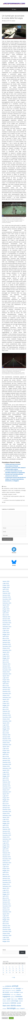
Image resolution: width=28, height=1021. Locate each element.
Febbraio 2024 (6, 640)
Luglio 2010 (6, 915)
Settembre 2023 (7, 650)
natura (20, 999)
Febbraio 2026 (6, 593)
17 (3, 970)
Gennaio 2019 (6, 760)
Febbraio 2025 (6, 616)
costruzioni (13, 990)
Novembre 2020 (7, 717)
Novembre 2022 (7, 670)
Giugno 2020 (6, 727)
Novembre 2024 (7, 622)
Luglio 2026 (6, 583)
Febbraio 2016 (6, 829)
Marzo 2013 (6, 898)
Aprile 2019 (6, 754)
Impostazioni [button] (4, 1018)
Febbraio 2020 (6, 734)
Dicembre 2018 (6, 762)
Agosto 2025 (6, 605)
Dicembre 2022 (7, 668)
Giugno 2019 (6, 750)
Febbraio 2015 (6, 852)
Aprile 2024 (6, 636)
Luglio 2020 (6, 725)
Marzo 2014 (6, 874)
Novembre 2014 (7, 858)
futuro (15, 994)
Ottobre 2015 (6, 837)
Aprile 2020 (6, 731)
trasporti (10, 494)
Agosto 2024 (6, 628)
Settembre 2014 (7, 862)
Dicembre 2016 (7, 809)
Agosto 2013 (6, 888)
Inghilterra (13, 996)
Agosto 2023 (6, 652)
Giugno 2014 (6, 868)
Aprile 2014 (6, 872)
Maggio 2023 (6, 658)
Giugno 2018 (6, 774)
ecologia (16, 992)
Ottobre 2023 (6, 648)
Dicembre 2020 (7, 715)
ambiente (8, 986)
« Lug (13, 977)
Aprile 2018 (5, 778)
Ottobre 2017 (6, 790)
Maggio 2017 (6, 799)
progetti (18, 492)
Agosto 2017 (6, 793)
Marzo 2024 (6, 638)
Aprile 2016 (6, 825)
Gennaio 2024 (6, 642)
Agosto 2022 (6, 675)
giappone (18, 994)
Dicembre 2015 (6, 833)
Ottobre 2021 (6, 695)
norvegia (23, 490)
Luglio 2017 (6, 795)
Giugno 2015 (6, 845)
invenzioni (18, 996)
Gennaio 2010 (6, 927)
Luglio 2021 (6, 701)
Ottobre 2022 (6, 672)
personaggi (14, 1001)
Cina (22, 988)
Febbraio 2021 (6, 711)
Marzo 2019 (6, 756)
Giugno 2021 (6, 703)
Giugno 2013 (6, 892)
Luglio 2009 (6, 937)
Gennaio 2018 (6, 784)
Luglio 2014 (6, 866)
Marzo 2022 (6, 685)
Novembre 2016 (7, 811)
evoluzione (6, 994)
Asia (14, 988)
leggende (4, 999)
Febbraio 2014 (6, 876)
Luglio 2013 (6, 890)
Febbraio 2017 (6, 805)
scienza (13, 1003)
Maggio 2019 (6, 752)
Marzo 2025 (6, 615)
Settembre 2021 (7, 697)
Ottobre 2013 (6, 884)
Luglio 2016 (6, 819)
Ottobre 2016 (6, 813)
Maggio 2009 (6, 941)
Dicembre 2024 (7, 620)
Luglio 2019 (6, 748)
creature (18, 990)
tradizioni (18, 1008)
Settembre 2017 (7, 792)
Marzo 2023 (6, 662)
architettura (6, 488)
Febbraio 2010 (6, 925)
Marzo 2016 (6, 827)
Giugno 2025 (6, 609)
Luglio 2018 (6, 772)
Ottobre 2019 (6, 742)
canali (11, 488)
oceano (4, 492)
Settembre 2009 (7, 935)
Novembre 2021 (7, 693)
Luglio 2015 (6, 843)
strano (18, 1006)
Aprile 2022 (6, 683)
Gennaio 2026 (6, 595)
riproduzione (6, 1003)
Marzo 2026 (6, 591)
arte (11, 988)
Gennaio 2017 (6, 807)
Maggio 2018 (6, 776)
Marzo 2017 (6, 803)
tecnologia (4, 494)
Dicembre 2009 (7, 929)
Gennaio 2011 (6, 910)
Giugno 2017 (6, 797)
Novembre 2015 (7, 835)
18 (6, 970)
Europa (16, 488)
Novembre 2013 (7, 882)
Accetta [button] (11, 1018)
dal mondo (6, 992)
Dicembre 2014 (7, 856)
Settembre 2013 (7, 886)
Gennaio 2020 (6, 736)
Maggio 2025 (6, 611)
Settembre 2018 (7, 768)
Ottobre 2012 (6, 908)
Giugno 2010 (6, 917)
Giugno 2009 (6, 939)
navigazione (17, 490)
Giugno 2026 (6, 585)
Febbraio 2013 (6, 900)
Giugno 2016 (6, 821)
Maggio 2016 (6, 823)
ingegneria (4, 490)
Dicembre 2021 (6, 691)
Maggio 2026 (6, 587)
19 (9, 970)
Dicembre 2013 (7, 880)
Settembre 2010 (7, 912)
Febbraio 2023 (6, 664)
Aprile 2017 (5, 801)
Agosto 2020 (6, 723)
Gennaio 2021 (6, 713)
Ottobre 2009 (6, 933)
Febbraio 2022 (6, 687)
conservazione (8, 990)
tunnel (14, 494)
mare (9, 490)
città (4, 990)
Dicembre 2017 (6, 786)
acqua (4, 986)
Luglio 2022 (6, 677)
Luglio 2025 (6, 607)
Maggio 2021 (6, 705)
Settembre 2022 (7, 674)
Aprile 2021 (5, 707)
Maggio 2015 (6, 847)
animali (15, 986)
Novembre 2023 (7, 646)
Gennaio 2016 (6, 831)
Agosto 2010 (6, 914)
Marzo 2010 (6, 923)
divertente (11, 992)
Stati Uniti (6, 1006)
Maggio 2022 (6, 681)
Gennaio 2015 (6, 854)
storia (13, 1005)
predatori (21, 1001)
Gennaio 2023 (6, 666)
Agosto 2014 (6, 864)
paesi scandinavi (10, 492)
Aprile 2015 (5, 849)
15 (19, 968)
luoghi (8, 999)
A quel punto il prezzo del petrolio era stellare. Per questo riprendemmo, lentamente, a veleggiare (15, 479)
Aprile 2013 (6, 896)
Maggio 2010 (6, 919)
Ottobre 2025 (6, 601)
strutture (4, 1008)
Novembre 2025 (7, 599)
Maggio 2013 (6, 894)
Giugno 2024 (6, 632)
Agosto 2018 (6, 770)
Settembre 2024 (7, 626)
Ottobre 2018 (6, 766)
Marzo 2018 (6, 780)
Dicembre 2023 (7, 644)
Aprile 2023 (6, 660)
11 (6, 968)
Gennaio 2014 (6, 878)
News (4, 486)
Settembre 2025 (7, 603)
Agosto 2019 (6, 746)
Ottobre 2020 (6, 719)
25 (6, 972)
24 (3, 972)
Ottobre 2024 (6, 624)
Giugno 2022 (6, 679)
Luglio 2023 (6, 654)
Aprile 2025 (6, 613)
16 (22, 968)
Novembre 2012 (7, 906)
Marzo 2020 (6, 733)
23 (22, 970)
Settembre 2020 (7, 721)
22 (19, 970)
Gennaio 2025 (6, 618)
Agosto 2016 (6, 817)
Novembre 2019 (7, 740)
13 (13, 968)
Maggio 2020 (6, 729)
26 (9, 972)
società (19, 1003)
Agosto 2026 (6, 581)
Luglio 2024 (6, 630)
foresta (12, 994)
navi (12, 490)
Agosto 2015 (6, 841)
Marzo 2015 (6, 851)
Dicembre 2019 (7, 738)
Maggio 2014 (6, 870)
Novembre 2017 (7, 788)
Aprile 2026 (6, 589)
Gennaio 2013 (6, 902)
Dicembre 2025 (7, 597)
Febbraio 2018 (6, 782)
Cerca (4, 949)
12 (9, 968)
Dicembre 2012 (6, 904)
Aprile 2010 (6, 921)
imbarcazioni (21, 488)
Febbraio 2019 (6, 758)
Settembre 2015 (7, 839)
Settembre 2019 (7, 744)
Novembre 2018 (7, 764)
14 (16, 968)
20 (13, 970)
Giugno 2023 (6, 656)
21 (16, 970)
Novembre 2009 (7, 931)
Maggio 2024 (6, 634)
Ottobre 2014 (6, 860)
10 (3, 968)
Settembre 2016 (7, 815)
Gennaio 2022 (6, 689)
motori (15, 999)
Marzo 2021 (6, 709)
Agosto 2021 (6, 699)
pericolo (9, 1001)
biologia (18, 988)
